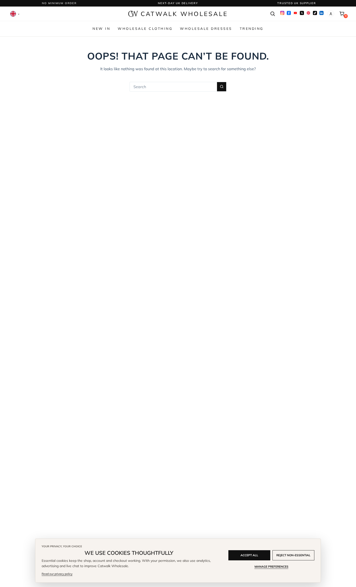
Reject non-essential (293, 555)
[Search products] (272, 14)
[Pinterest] (308, 13)
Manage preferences (271, 566)
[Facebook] (289, 13)
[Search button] (221, 86)
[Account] (330, 13)
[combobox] (173, 87)
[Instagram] (282, 13)
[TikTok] (315, 13)
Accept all (249, 555)
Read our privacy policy (57, 574)
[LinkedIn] (321, 13)
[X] (302, 13)
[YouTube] (295, 13)
